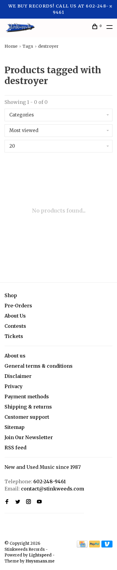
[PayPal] (94, 546)
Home (10, 46)
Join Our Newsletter (28, 437)
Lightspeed (40, 555)
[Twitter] (17, 502)
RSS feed (15, 448)
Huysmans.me (40, 561)
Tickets (13, 336)
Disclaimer (18, 376)
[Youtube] (39, 502)
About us (15, 356)
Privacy (13, 386)
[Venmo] (106, 546)
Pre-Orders (18, 306)
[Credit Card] (82, 546)
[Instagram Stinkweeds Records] (28, 502)
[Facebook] (6, 502)
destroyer (48, 46)
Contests (15, 326)
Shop (10, 295)
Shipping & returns (28, 407)
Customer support (26, 417)
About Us (15, 316)
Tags (27, 46)
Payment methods (26, 397)
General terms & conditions (38, 366)
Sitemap (14, 427)
